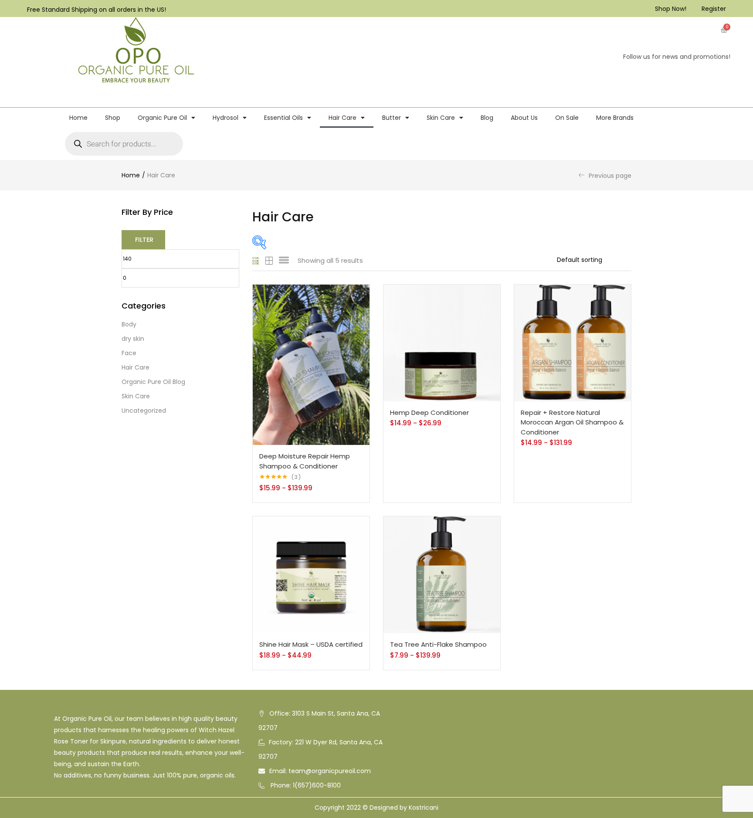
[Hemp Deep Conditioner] (441, 342)
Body (129, 324)
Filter (144, 239)
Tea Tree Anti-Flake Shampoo (438, 644)
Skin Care (441, 117)
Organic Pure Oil (162, 117)
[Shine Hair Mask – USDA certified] (311, 574)
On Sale (567, 117)
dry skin (133, 338)
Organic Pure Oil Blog (153, 381)
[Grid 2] (269, 260)
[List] (284, 260)
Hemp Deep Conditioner (429, 412)
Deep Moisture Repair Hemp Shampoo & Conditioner (304, 461)
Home (78, 117)
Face (129, 353)
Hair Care (342, 117)
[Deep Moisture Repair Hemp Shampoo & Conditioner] (311, 364)
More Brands (615, 117)
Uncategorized (144, 410)
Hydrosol (225, 117)
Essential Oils (283, 117)
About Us (524, 117)
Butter (391, 117)
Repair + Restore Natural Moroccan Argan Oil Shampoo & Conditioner (572, 422)
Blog (487, 117)
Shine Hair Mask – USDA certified (311, 644)
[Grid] (256, 260)
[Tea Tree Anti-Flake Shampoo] (441, 574)
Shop (112, 117)
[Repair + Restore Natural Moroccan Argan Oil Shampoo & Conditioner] (572, 342)
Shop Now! (670, 8)
